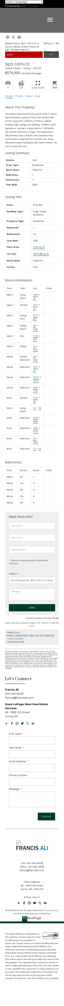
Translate (32, 6)
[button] (6, 723)
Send (32, 607)
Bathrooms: (13, 462)
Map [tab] (37, 96)
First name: (16, 733)
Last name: (15, 747)
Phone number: (18, 775)
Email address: (18, 761)
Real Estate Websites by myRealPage (32, 913)
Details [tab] (9, 96)
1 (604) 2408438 (15, 638)
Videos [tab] (29, 96)
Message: (15, 789)
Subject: (13, 573)
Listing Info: (13, 197)
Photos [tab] (19, 96)
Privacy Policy (50, 910)
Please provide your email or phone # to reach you (28, 562)
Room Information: (18, 280)
